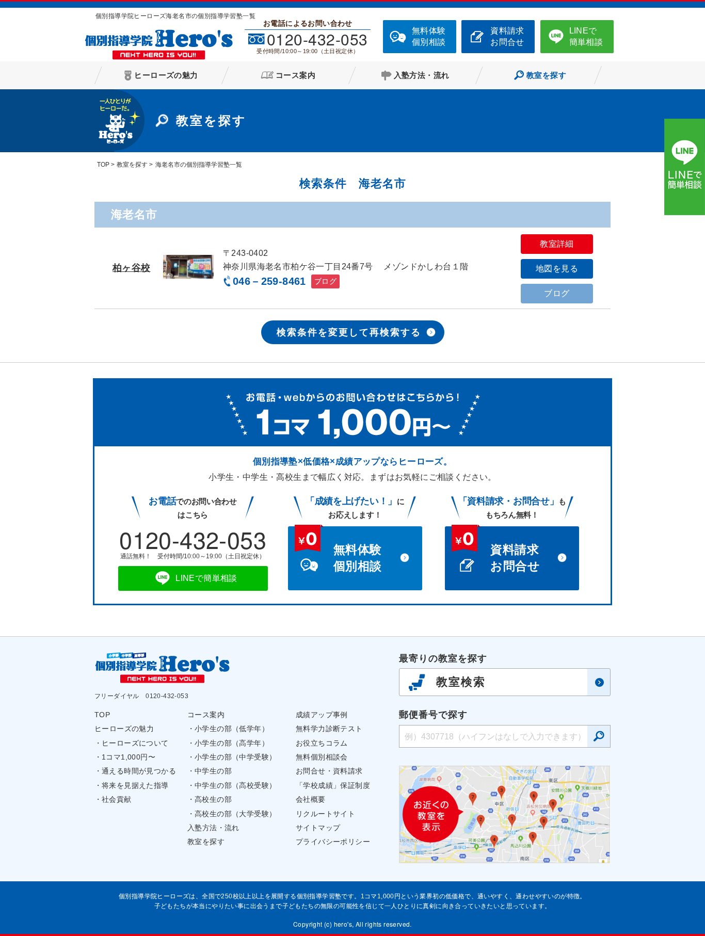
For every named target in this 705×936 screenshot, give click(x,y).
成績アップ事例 (322, 715)
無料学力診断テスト (329, 728)
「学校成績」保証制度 (333, 785)
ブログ (325, 281)
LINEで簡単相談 (586, 36)
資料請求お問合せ (507, 36)
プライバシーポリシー (333, 841)
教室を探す (206, 841)
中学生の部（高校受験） (235, 785)
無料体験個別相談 (429, 36)
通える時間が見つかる (139, 771)
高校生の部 (213, 799)
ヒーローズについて (135, 743)
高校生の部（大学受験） (235, 814)
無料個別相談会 (322, 757)
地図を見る (557, 268)
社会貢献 (117, 799)
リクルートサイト (325, 814)
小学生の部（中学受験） (235, 757)
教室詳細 (557, 243)
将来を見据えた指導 (135, 785)
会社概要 (311, 799)
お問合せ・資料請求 (329, 771)
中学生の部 (213, 771)
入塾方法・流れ (213, 828)
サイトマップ (318, 828)
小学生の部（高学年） (232, 743)
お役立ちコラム (322, 743)
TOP (102, 715)
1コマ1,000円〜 (128, 757)
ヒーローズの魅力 (124, 728)
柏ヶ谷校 (132, 268)
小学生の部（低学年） (232, 728)
